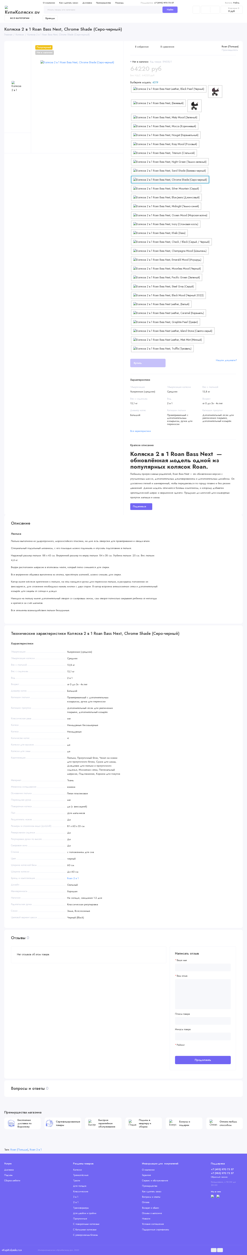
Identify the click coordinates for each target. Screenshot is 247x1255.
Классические (80, 1191)
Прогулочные (80, 1218)
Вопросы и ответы (151, 1197)
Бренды (50, 18)
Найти (170, 9)
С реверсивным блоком (85, 1235)
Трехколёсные (80, 1175)
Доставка (87, 2)
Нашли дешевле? (226, 360)
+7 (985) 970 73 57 (222, 1173)
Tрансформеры (81, 1208)
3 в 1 (75, 1197)
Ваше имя (182, 960)
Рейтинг (181, 1045)
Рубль (232, 2)
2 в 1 (76, 1202)
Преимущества (103, 2)
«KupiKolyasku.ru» (11, 1250)
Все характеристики (140, 431)
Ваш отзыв (182, 976)
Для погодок (79, 1186)
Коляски (77, 1170)
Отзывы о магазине (152, 1213)
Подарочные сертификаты (155, 1229)
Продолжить (203, 1060)
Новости (146, 1218)
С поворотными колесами (86, 1224)
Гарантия (146, 1175)
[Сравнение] (205, 9)
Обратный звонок (219, 1176)
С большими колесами (84, 1229)
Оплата (145, 1202)
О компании (49, 2)
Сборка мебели (12, 1180)
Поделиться (139, 506)
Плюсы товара (182, 1014)
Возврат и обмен (150, 1208)
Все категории (19, 18)
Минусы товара (183, 1029)
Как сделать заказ (68, 2)
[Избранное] (214, 9)
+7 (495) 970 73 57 (157, 2)
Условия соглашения (153, 1224)
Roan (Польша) (230, 46)
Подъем (8, 1175)
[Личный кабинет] (196, 9)
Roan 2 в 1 (73, 878)
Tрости (76, 1180)
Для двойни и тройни (84, 1213)
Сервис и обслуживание (155, 1180)
